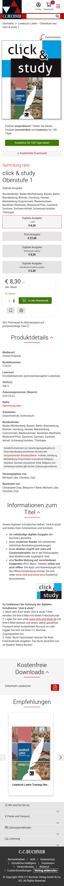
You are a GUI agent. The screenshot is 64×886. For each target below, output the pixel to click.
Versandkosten (25, 866)
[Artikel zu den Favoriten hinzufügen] (11, 310)
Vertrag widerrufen (45, 870)
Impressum (48, 863)
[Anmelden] (38, 5)
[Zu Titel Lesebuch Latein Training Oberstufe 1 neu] (31, 749)
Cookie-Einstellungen (19, 870)
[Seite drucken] (21, 310)
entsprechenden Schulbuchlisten (20, 455)
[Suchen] (57, 16)
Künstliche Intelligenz (24, 863)
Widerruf (44, 866)
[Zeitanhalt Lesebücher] (55, 687)
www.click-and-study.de (29, 574)
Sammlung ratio (11, 405)
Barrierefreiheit (16, 859)
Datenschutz (47, 859)
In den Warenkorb (38, 300)
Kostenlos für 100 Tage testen (32, 142)
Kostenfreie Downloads (33, 153)
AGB (32, 859)
